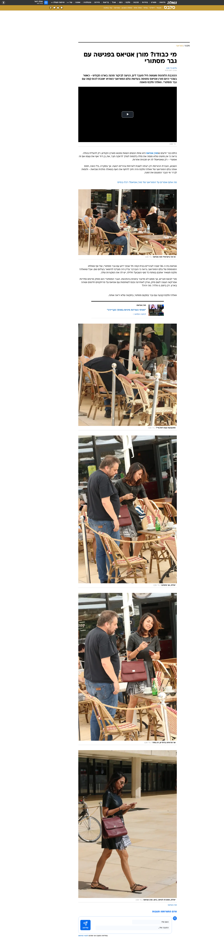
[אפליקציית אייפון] (58, 7)
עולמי (146, 8)
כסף (120, 3)
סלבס (128, 3)
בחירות (145, 3)
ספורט (153, 3)
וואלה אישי (138, 8)
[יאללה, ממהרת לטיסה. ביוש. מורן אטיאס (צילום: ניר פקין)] (127, 826)
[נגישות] (3, 2)
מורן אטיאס (172, 905)
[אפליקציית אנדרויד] (61, 7)
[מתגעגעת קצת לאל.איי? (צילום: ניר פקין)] (127, 377)
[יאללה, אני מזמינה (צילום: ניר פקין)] (127, 511)
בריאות (106, 3)
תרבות (136, 3)
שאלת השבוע (127, 8)
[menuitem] (160, 2)
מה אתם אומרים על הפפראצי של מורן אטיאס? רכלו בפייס (147, 182)
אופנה (77, 3)
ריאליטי (152, 8)
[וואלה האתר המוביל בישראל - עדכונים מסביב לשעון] (172, 2)
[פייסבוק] (50, 7)
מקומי (159, 8)
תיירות (97, 3)
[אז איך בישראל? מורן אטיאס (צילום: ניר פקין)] (127, 224)
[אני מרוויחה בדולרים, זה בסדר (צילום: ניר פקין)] (127, 669)
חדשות (162, 3)
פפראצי (117, 8)
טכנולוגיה (87, 3)
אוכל (114, 3)
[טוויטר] (54, 7)
